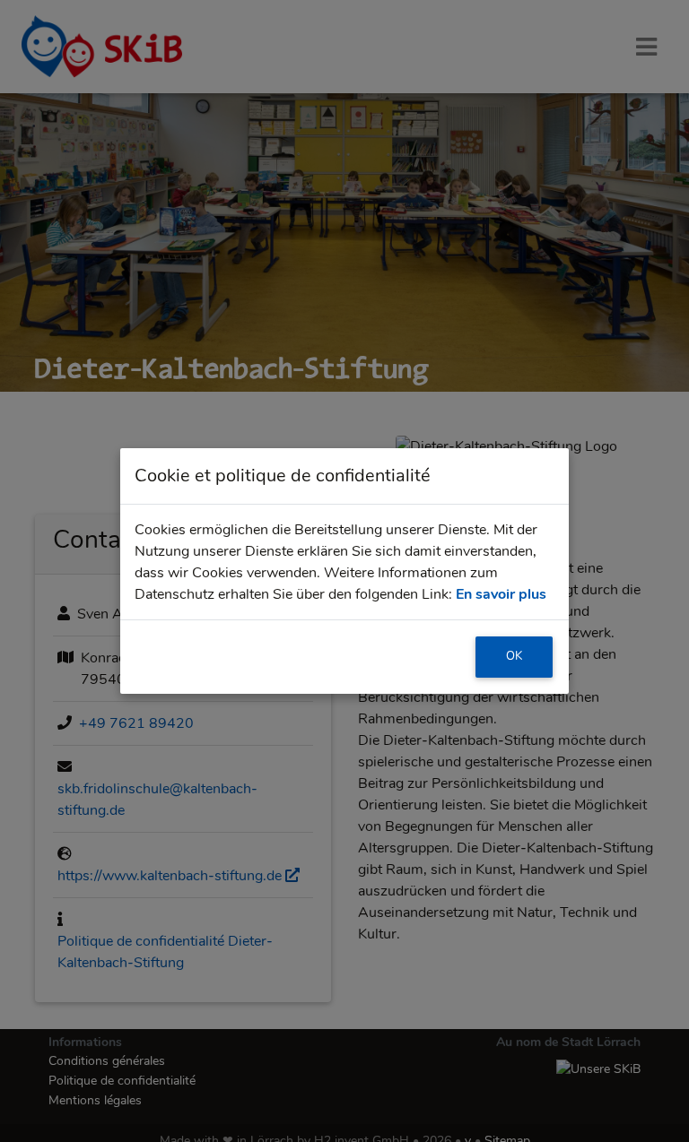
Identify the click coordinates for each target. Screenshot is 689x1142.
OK (514, 656)
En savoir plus (501, 594)
